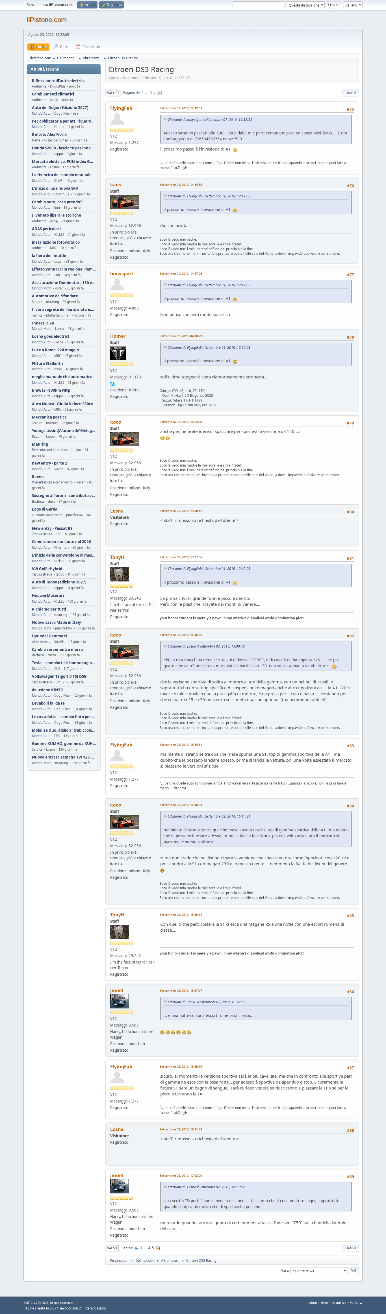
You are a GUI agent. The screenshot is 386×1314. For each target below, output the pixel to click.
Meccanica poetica (49, 417)
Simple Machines (61, 1302)
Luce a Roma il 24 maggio (55, 350)
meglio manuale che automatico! (63, 376)
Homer (117, 336)
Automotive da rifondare (55, 296)
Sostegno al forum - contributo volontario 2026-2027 (64, 495)
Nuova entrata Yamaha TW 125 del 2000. (64, 757)
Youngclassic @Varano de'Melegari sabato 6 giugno (64, 430)
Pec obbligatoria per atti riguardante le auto (64, 121)
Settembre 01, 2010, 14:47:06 (181, 273)
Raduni (37, 436)
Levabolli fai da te (48, 703)
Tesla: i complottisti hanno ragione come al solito (64, 663)
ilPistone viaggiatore (47, 515)
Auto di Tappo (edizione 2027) (59, 582)
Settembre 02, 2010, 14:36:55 (181, 635)
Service (37, 302)
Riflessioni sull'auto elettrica (59, 81)
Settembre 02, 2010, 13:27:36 (181, 557)
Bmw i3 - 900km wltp (51, 390)
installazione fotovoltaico (56, 242)
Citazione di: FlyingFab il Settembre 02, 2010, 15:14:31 (209, 816)
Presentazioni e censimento (52, 450)
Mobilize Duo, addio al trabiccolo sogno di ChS (64, 730)
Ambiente (39, 86)
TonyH (117, 557)
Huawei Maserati (48, 595)
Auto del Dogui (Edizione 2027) (60, 107)
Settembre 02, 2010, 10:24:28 (181, 422)
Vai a (285, 1270)
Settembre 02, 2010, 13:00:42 (181, 511)
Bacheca (38, 501)
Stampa (350, 93)
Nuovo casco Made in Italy (56, 622)
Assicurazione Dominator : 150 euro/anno (64, 282)
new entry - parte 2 (49, 463)
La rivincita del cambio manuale (62, 175)
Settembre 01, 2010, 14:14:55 (181, 184)
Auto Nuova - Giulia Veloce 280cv (62, 404)
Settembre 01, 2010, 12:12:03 (181, 108)
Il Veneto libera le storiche (56, 215)
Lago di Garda (44, 509)
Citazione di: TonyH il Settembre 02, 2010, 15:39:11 (206, 1002)
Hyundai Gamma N (49, 636)
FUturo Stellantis (48, 363)
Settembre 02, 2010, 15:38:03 (181, 805)
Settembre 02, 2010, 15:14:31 (181, 744)
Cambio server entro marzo (57, 649)
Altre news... (41, 642)
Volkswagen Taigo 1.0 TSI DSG (59, 676)
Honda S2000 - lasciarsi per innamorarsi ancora (64, 148)
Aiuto (313, 1302)
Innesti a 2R (43, 323)
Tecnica (37, 315)
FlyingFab (121, 108)
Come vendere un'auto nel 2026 (61, 541)
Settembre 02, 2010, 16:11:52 (181, 1129)
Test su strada (42, 534)
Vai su (112, 1248)
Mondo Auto (41, 113)
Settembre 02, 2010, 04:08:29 (181, 336)
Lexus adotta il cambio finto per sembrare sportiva (64, 716)
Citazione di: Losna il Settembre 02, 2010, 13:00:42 (206, 646)
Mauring (40, 444)
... (147, 92)
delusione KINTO (48, 690)
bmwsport (121, 274)
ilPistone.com (47, 19)
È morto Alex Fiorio (49, 134)
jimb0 (116, 991)
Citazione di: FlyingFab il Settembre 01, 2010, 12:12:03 (209, 196)
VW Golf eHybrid (47, 568)
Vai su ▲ (356, 1302)
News (36, 140)
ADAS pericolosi (46, 228)
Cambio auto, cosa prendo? (57, 202)
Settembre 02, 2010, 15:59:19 (181, 1066)
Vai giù (113, 93)
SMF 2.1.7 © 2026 (35, 1302)
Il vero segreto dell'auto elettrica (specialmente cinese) (64, 309)
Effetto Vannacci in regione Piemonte (64, 269)
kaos (115, 185)
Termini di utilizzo (333, 1302)
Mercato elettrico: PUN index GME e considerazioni (64, 161)
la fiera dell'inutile (49, 255)
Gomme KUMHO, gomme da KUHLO (64, 743)
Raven (38, 476)
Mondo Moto (41, 288)
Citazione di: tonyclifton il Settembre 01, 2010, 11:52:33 (210, 119)
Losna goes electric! (50, 336)
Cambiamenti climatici (53, 94)
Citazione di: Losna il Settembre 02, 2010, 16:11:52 (206, 1187)
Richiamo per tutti (49, 609)
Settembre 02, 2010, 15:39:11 (181, 914)
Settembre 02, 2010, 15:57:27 (181, 990)
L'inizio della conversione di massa (64, 555)
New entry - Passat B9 (52, 528)
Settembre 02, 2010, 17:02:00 (181, 1175)
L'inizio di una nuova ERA (55, 188)
